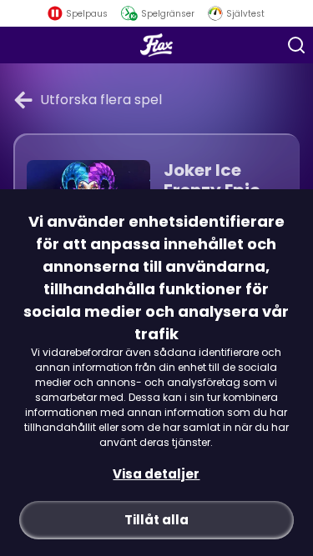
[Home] (156, 45)
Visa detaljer (156, 474)
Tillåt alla (156, 519)
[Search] (296, 45)
